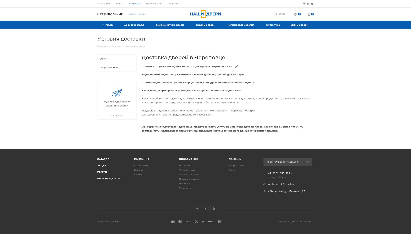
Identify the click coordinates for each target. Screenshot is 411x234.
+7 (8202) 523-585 (111, 14)
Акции (101, 165)
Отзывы (138, 174)
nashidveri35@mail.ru (281, 184)
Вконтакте (197, 208)
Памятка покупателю (190, 179)
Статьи (232, 170)
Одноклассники (205, 208)
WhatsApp (213, 208)
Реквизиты (185, 188)
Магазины (184, 165)
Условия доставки (189, 174)
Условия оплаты (188, 170)
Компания (141, 159)
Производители (108, 178)
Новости (138, 170)
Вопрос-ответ (236, 165)
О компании (141, 165)
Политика (184, 183)
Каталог (103, 159)
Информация (188, 159)
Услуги (102, 172)
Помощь (235, 159)
